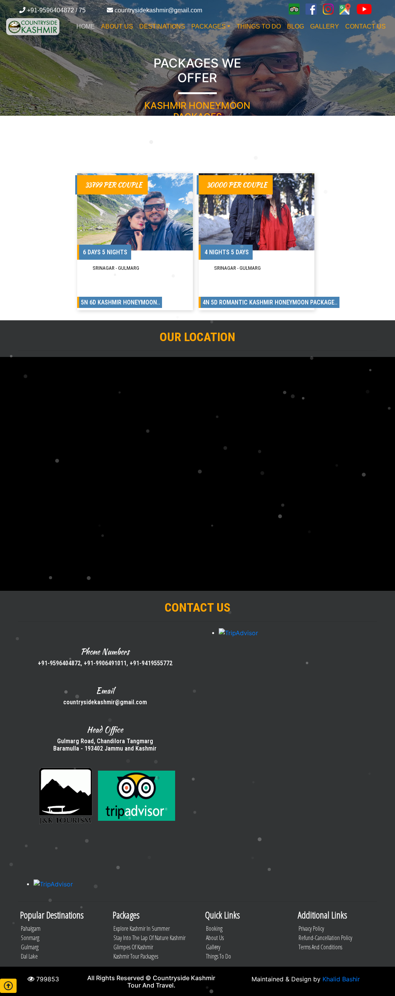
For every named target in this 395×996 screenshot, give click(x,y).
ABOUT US (117, 26)
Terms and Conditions (320, 947)
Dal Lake (29, 956)
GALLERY (324, 26)
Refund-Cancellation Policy (325, 937)
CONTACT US (365, 26)
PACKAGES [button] (208, 26)
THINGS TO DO (258, 26)
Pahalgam (31, 928)
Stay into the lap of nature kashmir (149, 937)
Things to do (218, 956)
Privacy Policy (311, 928)
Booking (214, 928)
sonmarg (30, 937)
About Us (215, 937)
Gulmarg (30, 947)
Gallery (213, 947)
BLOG (295, 26)
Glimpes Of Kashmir (133, 947)
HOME (85, 26)
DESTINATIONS (162, 26)
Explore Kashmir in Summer (141, 928)
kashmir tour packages (135, 956)
